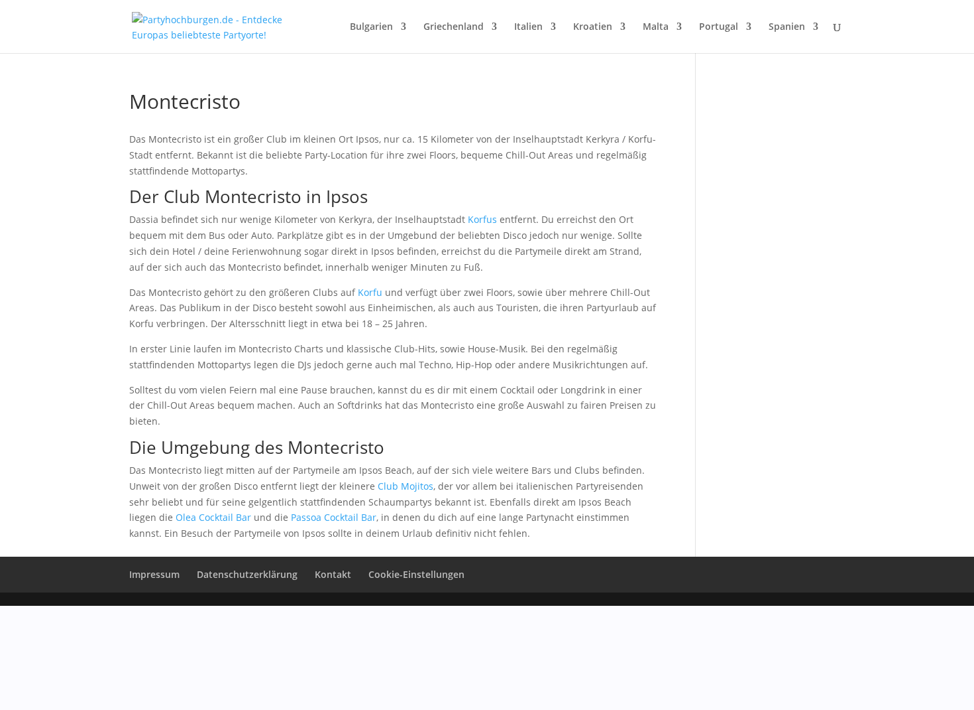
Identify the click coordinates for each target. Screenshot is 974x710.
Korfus (482, 219)
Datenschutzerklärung (247, 574)
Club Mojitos (405, 486)
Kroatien (592, 27)
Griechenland (453, 27)
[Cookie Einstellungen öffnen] (99, 701)
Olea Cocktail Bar (213, 517)
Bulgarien (371, 27)
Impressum (154, 574)
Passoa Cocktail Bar (333, 517)
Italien (528, 27)
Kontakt (333, 574)
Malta (656, 27)
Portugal (718, 27)
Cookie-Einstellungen (416, 574)
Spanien (787, 27)
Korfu (370, 292)
